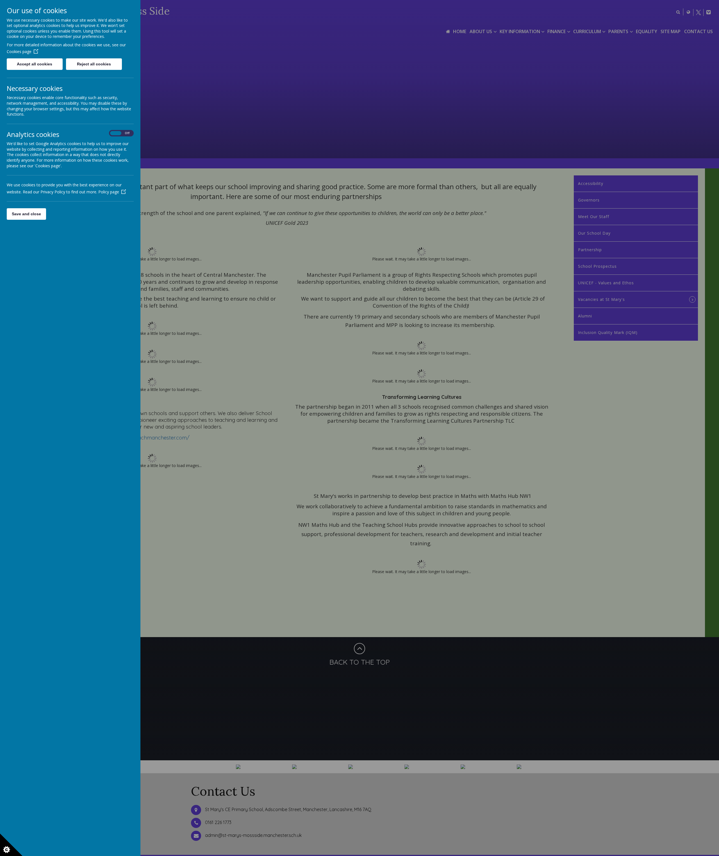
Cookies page (19, 51)
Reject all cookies (94, 64)
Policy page (108, 191)
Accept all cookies (34, 64)
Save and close (26, 214)
